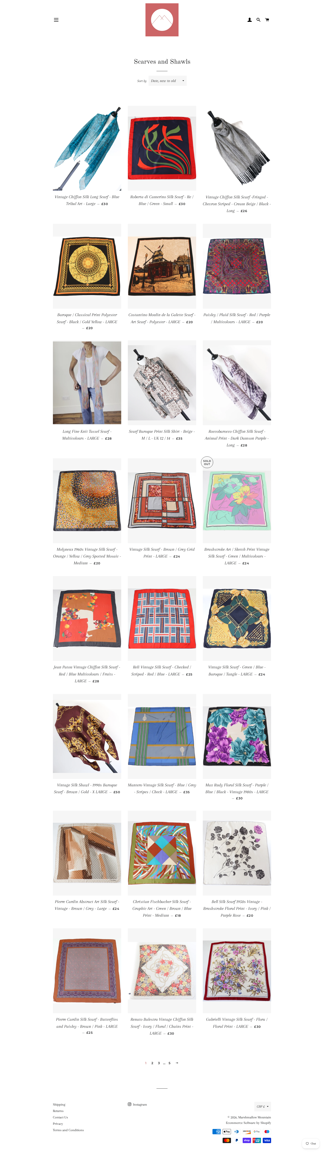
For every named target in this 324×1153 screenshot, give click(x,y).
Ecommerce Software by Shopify (248, 1123)
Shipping (59, 1104)
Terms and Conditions (68, 1130)
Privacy (58, 1124)
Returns (58, 1111)
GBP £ (261, 1106)
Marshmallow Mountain (254, 1117)
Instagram (139, 1104)
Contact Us (60, 1117)
